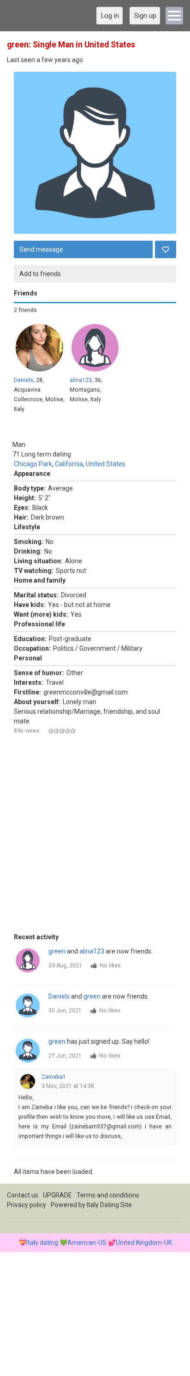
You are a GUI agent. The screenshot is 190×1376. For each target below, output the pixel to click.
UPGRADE (57, 1195)
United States (105, 464)
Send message (41, 249)
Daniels (23, 380)
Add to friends (40, 274)
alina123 (81, 380)
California (69, 464)
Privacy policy (26, 1204)
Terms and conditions (108, 1195)
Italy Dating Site (109, 1204)
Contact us (22, 1195)
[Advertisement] (95, 837)
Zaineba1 (54, 1077)
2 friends (25, 310)
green (56, 951)
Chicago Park (33, 464)
